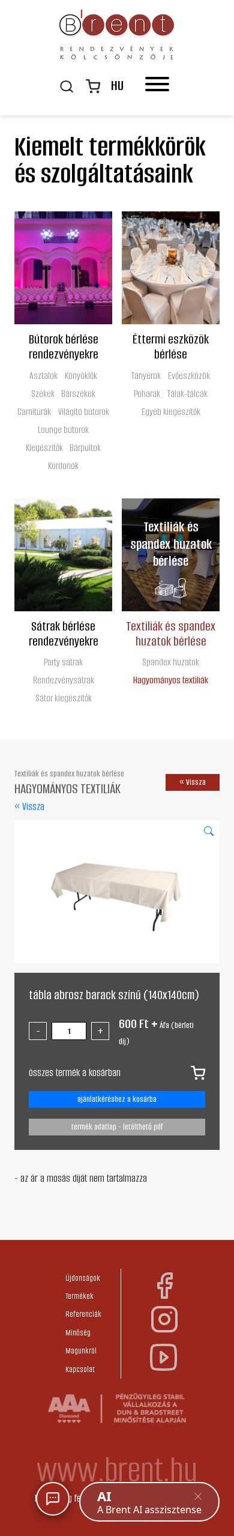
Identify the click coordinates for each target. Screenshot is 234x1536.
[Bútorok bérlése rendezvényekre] (63, 267)
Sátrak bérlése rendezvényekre (63, 633)
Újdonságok (82, 1278)
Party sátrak (63, 662)
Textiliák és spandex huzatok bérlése (170, 633)
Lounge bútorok (63, 429)
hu (117, 85)
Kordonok (63, 465)
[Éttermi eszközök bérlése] (171, 267)
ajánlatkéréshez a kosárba (117, 1099)
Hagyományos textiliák (170, 680)
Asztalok (43, 375)
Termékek (79, 1296)
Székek (43, 393)
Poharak (147, 393)
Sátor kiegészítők (63, 698)
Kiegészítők (44, 447)
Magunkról (81, 1350)
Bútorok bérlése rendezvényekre (63, 345)
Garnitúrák (34, 411)
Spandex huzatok (170, 662)
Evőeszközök (189, 375)
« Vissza (29, 806)
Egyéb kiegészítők (171, 411)
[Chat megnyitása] (53, 1499)
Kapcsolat (80, 1369)
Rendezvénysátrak (63, 680)
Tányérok (146, 375)
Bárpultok (85, 447)
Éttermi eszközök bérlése (171, 345)
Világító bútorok (83, 411)
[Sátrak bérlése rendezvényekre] (63, 554)
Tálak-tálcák (187, 393)
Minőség (78, 1332)
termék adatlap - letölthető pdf (117, 1126)
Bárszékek (78, 393)
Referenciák (83, 1314)
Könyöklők (81, 375)
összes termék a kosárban (75, 1072)
